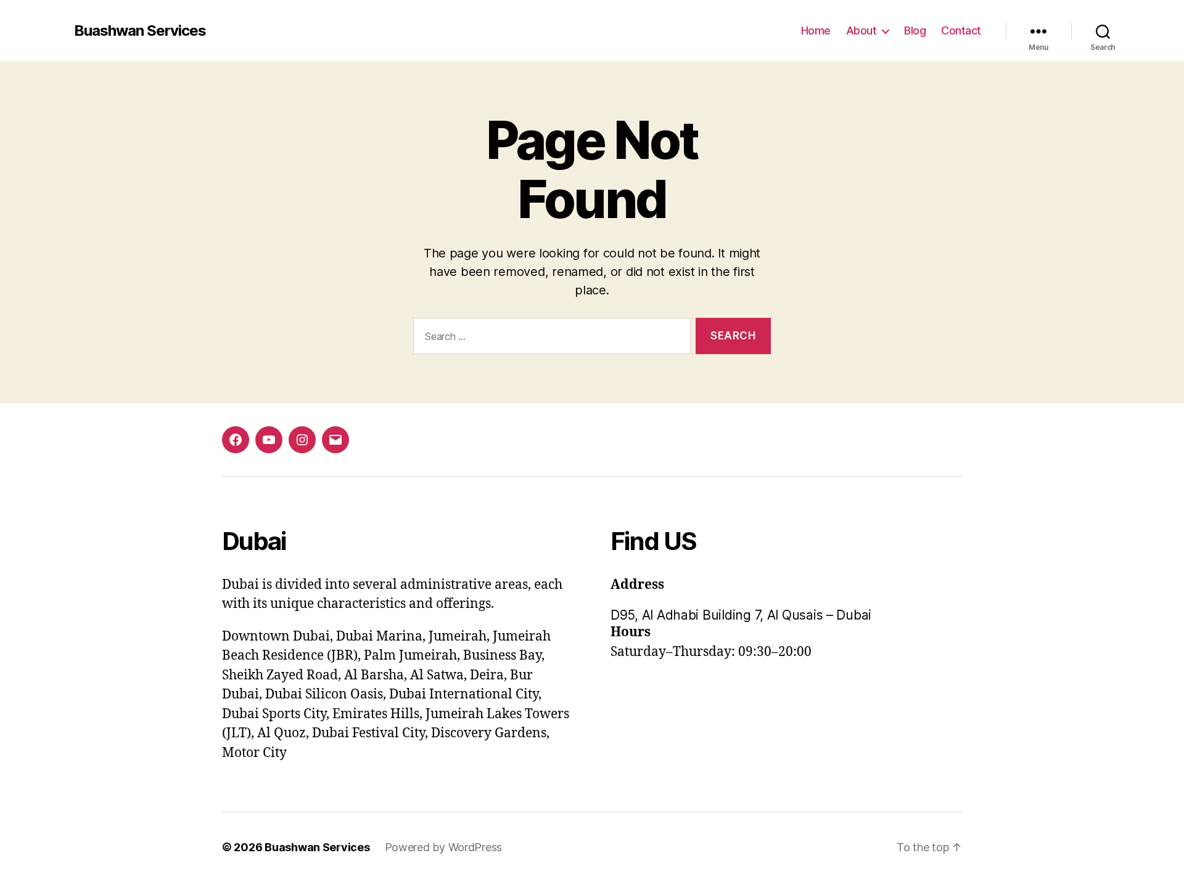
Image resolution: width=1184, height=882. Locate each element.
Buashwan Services (140, 30)
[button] (786, 615)
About (861, 30)
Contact (961, 30)
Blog (915, 30)
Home (816, 30)
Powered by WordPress (444, 847)
